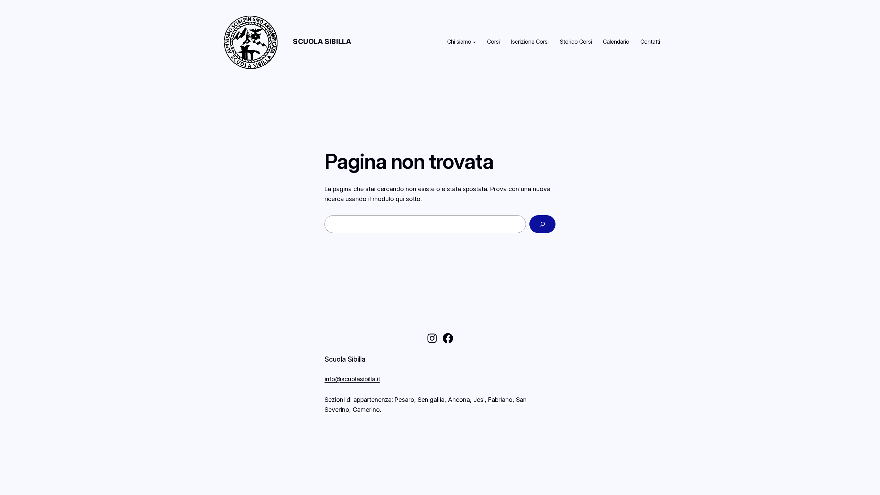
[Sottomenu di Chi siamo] (474, 42)
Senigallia (431, 399)
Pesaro (404, 399)
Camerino (366, 409)
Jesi (479, 399)
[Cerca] (542, 224)
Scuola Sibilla (322, 41)
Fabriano (500, 399)
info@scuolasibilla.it (352, 379)
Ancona (459, 399)
